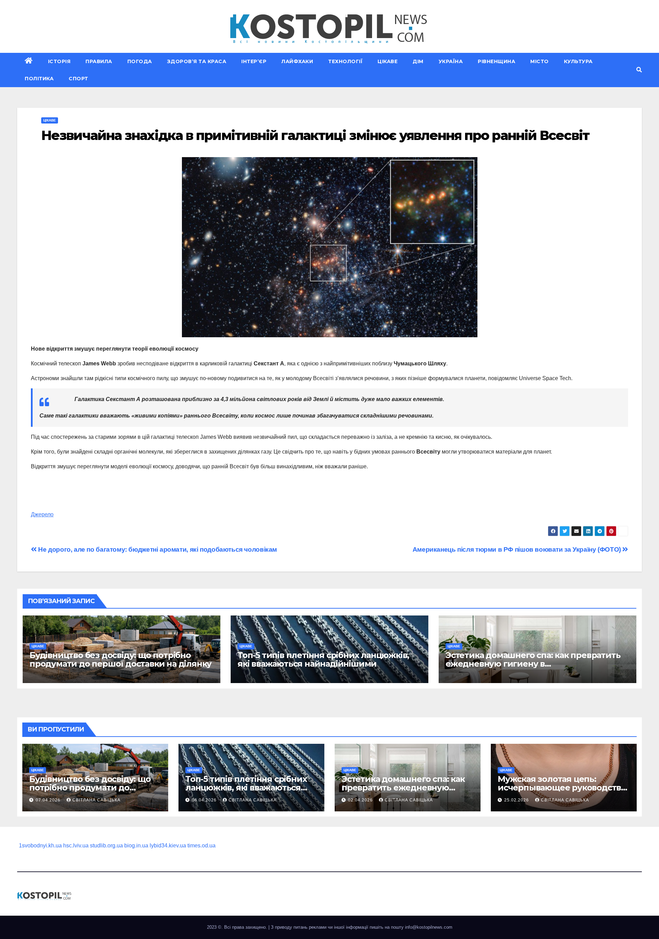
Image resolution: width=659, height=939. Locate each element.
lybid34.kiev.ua (168, 845)
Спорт (78, 78)
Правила (98, 61)
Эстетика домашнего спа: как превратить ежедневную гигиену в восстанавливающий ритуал (533, 663)
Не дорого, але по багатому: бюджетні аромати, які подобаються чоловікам (157, 549)
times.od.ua (201, 845)
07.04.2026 (49, 800)
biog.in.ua (136, 845)
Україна (451, 61)
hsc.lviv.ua (76, 845)
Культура (578, 61)
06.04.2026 (205, 800)
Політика (39, 78)
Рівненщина (496, 61)
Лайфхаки (297, 61)
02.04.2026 (361, 800)
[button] (639, 70)
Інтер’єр (253, 61)
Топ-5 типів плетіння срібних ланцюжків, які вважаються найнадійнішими (323, 659)
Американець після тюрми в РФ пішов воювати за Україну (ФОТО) (518, 549)
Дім (418, 61)
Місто (539, 61)
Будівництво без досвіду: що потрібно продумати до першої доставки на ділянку (120, 659)
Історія (59, 61)
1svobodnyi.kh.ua (40, 845)
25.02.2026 (517, 800)
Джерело (42, 514)
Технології (345, 61)
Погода (139, 61)
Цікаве (387, 61)
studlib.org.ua (106, 845)
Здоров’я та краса (197, 61)
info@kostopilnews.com (428, 927)
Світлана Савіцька (96, 800)
